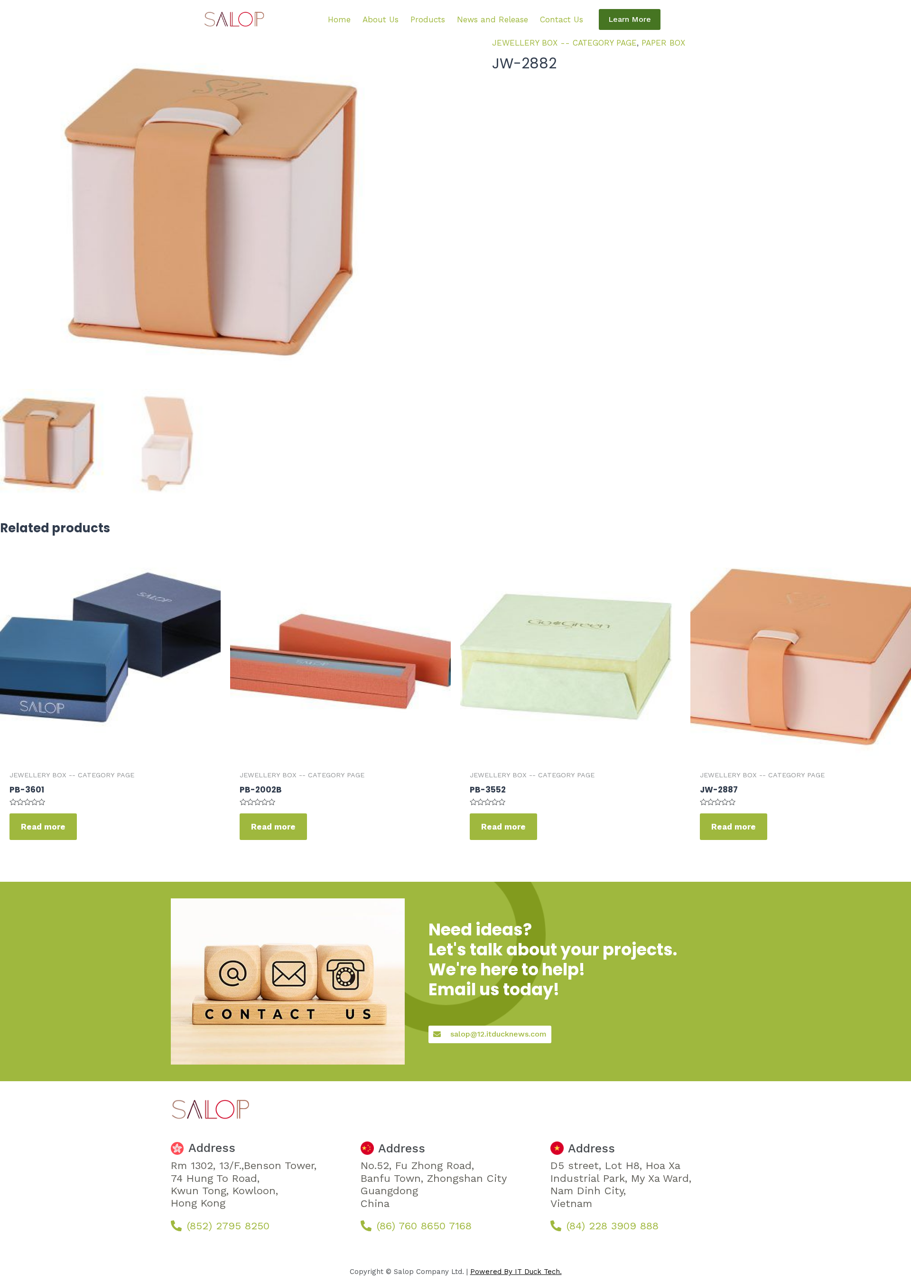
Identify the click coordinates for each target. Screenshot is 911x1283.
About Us (381, 19)
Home (339, 19)
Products (427, 19)
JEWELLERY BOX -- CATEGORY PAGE (564, 42)
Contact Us (561, 19)
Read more (43, 826)
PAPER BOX (663, 42)
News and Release (492, 19)
